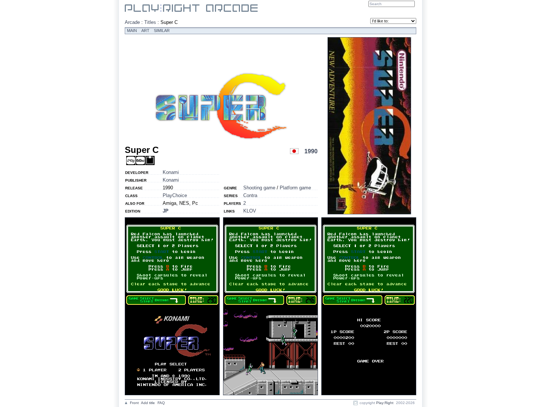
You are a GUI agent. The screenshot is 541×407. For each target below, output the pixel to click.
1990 (311, 151)
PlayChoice (175, 195)
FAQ (161, 403)
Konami (171, 172)
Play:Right (384, 403)
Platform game (295, 187)
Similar (162, 30)
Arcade (132, 22)
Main (132, 30)
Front (134, 403)
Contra (250, 195)
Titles (150, 22)
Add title (148, 403)
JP (166, 211)
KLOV (249, 211)
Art (145, 30)
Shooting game (259, 187)
